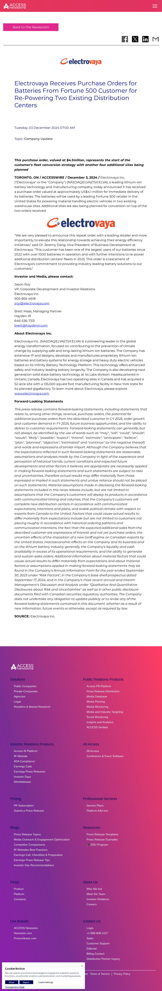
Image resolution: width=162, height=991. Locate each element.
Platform (19, 894)
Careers (92, 904)
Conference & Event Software (105, 756)
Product (19, 888)
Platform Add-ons (97, 810)
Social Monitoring (97, 717)
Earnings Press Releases (29, 771)
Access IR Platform (26, 751)
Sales (90, 938)
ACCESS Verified (97, 727)
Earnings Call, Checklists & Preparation (38, 854)
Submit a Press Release (29, 810)
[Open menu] (155, 6)
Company (20, 899)
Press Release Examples (102, 839)
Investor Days (22, 776)
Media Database (97, 696)
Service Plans (95, 805)
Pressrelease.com (25, 938)
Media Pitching (96, 701)
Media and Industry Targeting (105, 711)
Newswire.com (23, 933)
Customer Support (98, 943)
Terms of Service (100, 973)
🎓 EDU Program (97, 844)
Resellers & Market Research (32, 706)
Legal (17, 701)
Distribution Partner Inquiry (103, 958)
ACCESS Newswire (26, 928)
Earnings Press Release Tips (32, 860)
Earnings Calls (23, 766)
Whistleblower (22, 781)
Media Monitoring (97, 706)
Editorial (92, 948)
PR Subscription (24, 805)
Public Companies (25, 686)
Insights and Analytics (100, 722)
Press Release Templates (102, 834)
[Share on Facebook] (125, 39)
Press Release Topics (27, 834)
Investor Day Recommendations (34, 865)
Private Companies (26, 691)
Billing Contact (95, 953)
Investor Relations (98, 899)
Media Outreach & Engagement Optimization (42, 839)
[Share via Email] (156, 39)
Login (90, 928)
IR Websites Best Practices (30, 849)
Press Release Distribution (103, 691)
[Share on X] (135, 39)
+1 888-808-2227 (97, 933)
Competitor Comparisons (29, 844)
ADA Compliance (24, 761)
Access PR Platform (99, 686)
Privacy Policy (122, 973)
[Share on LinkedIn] (145, 39)
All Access (93, 751)
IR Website (20, 756)
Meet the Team (96, 894)
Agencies (19, 696)
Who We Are (94, 888)
